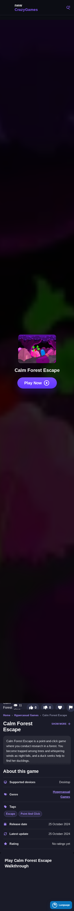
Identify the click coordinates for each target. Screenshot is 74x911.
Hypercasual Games (26, 715)
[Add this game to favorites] (60, 707)
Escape (10, 813)
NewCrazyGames (21, 7)
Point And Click (30, 813)
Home (6, 715)
